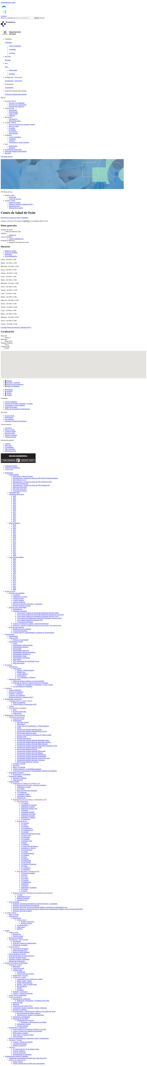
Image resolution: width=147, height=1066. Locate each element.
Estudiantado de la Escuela (25, 1020)
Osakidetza (8, 42)
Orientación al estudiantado (21, 1017)
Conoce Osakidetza (15, 46)
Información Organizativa (17, 961)
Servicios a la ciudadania (16, 103)
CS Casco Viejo (26, 835)
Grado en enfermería (15, 997)
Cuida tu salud (13, 114)
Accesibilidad (9, 447)
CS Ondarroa (25, 855)
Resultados (20, 990)
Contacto (3, 16)
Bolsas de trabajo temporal (21, 952)
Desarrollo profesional (20, 611)
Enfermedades (13, 112)
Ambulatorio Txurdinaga (28, 887)
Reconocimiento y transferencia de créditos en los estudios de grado (34, 1011)
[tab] (75, 251)
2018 (14, 510)
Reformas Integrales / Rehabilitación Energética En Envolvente (33, 893)
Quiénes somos (21, 920)
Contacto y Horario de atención (23, 993)
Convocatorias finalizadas (25, 622)
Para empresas (9, 419)
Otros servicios (13, 133)
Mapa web (8, 445)
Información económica (16, 772)
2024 (14, 500)
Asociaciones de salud (16, 641)
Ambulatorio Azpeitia (27, 807)
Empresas (12, 74)
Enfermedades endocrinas (21, 650)
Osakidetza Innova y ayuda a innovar (20, 701)
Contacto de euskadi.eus (12, 467)
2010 (14, 553)
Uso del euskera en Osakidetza (22, 686)
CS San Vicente (26, 862)
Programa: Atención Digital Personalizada (26, 905)
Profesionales (13, 70)
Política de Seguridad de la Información (17, 409)
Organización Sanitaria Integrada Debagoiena (31, 751)
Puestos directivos (14, 523)
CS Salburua (25, 859)
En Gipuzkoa (13, 131)
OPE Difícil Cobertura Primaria (23, 476)
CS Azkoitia (24, 832)
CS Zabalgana (25, 869)
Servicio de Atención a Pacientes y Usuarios (19, 403)
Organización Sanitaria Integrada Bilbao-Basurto (32, 744)
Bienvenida (12, 197)
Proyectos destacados (19, 711)
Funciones (16, 765)
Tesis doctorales (18, 1036)
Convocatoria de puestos (20, 948)
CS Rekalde (24, 884)
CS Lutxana (24, 880)
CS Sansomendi (26, 860)
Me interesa (8, 665)
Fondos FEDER (14, 781)
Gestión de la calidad (19, 977)
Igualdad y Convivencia (20, 991)
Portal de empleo (14, 947)
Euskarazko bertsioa (11, 466)
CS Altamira (25, 826)
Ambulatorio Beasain (27, 812)
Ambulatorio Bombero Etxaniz (30, 833)
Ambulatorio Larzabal (24, 787)
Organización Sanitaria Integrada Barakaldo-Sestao (33, 740)
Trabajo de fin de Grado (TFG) (22, 1006)
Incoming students (22, 1026)
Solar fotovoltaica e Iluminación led (28, 871)
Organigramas (17, 720)
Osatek (19, 728)
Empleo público (14, 474)
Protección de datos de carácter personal (21, 956)
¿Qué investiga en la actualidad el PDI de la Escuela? (29, 1029)
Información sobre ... (15, 121)
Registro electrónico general (21, 605)
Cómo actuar (21, 927)
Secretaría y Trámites (15, 1040)
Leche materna (21, 675)
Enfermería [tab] (8, 254)
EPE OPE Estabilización (20, 483)
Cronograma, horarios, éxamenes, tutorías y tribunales (30, 1008)
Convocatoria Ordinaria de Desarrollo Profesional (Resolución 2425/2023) (40, 614)
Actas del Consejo (18, 719)
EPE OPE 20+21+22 (19, 480)
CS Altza (19, 895)
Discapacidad (17, 649)
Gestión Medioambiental (24, 983)
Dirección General (22, 722)
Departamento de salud (8, 2)
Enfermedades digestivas (20, 647)
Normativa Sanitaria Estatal (17, 957)
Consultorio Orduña (23, 794)
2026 (14, 496)
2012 (14, 521)
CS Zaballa (24, 889)
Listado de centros (14, 202)
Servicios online (10, 433)
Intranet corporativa (11, 435)
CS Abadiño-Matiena (27, 853)
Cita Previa (16, 595)
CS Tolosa (24, 866)
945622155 (12, 235)
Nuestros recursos (26, 923)
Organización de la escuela (25, 974)
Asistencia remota (10, 437)
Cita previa (8, 428)
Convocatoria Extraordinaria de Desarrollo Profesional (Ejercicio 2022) (39, 618)
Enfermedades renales (20, 656)
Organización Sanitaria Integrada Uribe (29, 747)
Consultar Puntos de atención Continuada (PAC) (16, 327)
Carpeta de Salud (10, 431)
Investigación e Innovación (13, 149)
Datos (14, 710)
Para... (7, 67)
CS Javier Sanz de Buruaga (29, 846)
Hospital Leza (21, 798)
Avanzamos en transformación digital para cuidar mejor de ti (28, 1058)
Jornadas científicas (19, 1051)
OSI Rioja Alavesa (7, 156)
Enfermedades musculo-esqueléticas (24, 652)
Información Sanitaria (15, 776)
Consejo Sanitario (18, 600)
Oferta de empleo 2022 (20, 950)
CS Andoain (25, 803)
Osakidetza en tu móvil (20, 596)
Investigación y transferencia (18, 1027)
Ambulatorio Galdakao (24, 796)
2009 (14, 555)
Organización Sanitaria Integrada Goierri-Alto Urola (33, 758)
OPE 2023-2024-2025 (20, 487)
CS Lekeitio (20, 789)
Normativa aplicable (19, 763)
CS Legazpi (24, 878)
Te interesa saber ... (23, 925)
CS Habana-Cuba (26, 841)
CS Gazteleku (25, 839)
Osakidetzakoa (17, 609)
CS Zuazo (24, 891)
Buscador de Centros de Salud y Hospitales (14, 217)
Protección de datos (11, 407)
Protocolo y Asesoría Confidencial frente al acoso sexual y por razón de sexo (37, 625)
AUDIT (19, 988)
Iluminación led (22, 821)
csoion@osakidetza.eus (16, 239)
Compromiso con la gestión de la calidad (29, 979)
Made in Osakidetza (13, 386)
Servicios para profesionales (17, 105)
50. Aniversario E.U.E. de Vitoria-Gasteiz (26, 1049)
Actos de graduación (19, 1053)
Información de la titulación (21, 999)
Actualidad (12, 49)
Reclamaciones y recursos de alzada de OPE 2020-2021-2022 (32, 482)
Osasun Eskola (9, 416)
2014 (14, 517)
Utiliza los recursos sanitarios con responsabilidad (28, 681)
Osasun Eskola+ (18, 1062)
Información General (15, 965)
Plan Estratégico (22, 986)
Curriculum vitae (14, 492)
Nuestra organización (27, 921)
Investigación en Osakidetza (17, 708)
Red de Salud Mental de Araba (26, 733)
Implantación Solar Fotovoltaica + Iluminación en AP (29, 799)
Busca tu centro (14, 126)
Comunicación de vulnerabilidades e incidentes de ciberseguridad (33, 632)
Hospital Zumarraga (23, 898)
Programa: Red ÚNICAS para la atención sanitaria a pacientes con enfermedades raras (40, 907)
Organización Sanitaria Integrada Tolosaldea (31, 760)
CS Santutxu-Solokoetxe (28, 864)
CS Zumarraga (25, 819)
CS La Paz (24, 877)
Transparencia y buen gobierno (18, 939)
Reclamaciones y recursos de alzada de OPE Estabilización (31, 485)
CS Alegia (24, 825)
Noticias (9, 381)
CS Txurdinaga (25, 868)
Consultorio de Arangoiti (28, 805)
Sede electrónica (10, 449)
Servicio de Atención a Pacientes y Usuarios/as (27, 604)
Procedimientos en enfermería (22, 1054)
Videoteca (12, 115)
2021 (14, 505)
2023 (14, 501)
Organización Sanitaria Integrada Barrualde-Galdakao (34, 742)
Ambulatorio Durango (28, 816)
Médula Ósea (21, 672)
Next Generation (14, 902)
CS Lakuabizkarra (26, 850)
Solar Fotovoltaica (22, 801)
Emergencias (21, 724)
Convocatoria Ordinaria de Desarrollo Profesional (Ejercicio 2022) (38, 616)
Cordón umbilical (22, 674)
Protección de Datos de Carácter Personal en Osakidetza (30, 683)
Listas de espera (18, 780)
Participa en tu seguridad (20, 640)
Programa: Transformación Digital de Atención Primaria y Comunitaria (35, 904)
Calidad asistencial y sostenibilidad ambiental (27, 769)
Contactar (12, 53)
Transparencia (9, 87)
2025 (14, 498)
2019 (14, 509)
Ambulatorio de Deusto (28, 814)
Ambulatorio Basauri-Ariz (29, 808)
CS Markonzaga (26, 882)
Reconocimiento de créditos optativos (28, 1013)
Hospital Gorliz (21, 737)
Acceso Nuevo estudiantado (17, 995)
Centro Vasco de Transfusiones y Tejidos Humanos (33, 726)
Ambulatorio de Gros (23, 896)
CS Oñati (24, 857)
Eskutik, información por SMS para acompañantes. (29, 1063)
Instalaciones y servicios (20, 975)
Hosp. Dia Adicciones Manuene (27, 790)
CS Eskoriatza (25, 837)
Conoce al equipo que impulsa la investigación (27, 1031)
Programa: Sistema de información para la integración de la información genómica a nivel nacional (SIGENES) (48, 909)
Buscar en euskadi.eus (8, 18)
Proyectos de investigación (15, 384)
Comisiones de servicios (16, 494)
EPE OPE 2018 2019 (19, 489)
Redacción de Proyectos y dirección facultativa (31, 785)
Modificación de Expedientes (22, 629)
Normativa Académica (20, 1009)
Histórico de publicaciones (17, 1060)
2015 (14, 516)
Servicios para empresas (16, 106)
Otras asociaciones (18, 663)
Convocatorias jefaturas (16, 557)
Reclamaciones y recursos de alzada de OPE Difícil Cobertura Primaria (35, 478)
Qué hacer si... (13, 119)
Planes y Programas (19, 767)
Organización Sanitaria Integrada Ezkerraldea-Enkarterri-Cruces (37, 746)
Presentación (13, 110)
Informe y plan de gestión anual (27, 984)
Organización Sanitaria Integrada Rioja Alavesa (32, 731)
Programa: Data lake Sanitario (22, 911)
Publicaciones (17, 713)
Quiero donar (17, 668)
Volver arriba (9, 469)
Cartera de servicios (15, 199)
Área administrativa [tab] (11, 256)
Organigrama (21, 972)
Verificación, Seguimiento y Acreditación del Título (33, 1000)
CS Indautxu (25, 844)
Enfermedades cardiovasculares (23, 645)
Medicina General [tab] (10, 251)
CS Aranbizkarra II (27, 830)
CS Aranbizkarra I (26, 828)
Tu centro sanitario (10, 912)
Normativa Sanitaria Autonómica (19, 959)
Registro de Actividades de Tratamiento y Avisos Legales (35, 684)
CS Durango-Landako (28, 873)
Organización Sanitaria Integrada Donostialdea (31, 756)
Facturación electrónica (20, 631)
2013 (14, 519)
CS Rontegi (24, 886)
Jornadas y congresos (13, 382)
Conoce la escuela (18, 968)
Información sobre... (15, 679)
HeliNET (20, 929)
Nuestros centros (18, 936)
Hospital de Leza (14, 206)
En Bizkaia (12, 130)
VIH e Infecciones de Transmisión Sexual (26, 661)
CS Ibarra (24, 842)
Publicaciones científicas (20, 1033)
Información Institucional (17, 717)
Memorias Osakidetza (19, 778)
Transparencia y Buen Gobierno (19, 142)
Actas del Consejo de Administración (24, 943)
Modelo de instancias (19, 1045)
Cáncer (15, 643)
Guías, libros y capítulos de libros (23, 1035)
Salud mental (17, 659)
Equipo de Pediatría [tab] (11, 252)
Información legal (10, 451)
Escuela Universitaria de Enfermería (16, 963)
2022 (14, 503)
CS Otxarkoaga (22, 792)
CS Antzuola (25, 823)
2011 (14, 552)
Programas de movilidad (20, 1018)
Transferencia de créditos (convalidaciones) (30, 1015)
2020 (14, 507)
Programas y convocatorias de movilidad (33, 1022)
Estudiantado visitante (24, 1024)
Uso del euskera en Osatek (17, 954)
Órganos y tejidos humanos (25, 670)
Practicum (16, 1004)
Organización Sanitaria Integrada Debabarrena (31, 754)
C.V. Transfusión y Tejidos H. (26, 677)
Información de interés (16, 208)
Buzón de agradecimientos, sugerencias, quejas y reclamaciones (29, 1038)
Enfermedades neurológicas (21, 654)
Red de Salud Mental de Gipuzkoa (28, 762)
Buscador (8, 60)
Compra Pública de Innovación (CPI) (24, 704)
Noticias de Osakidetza (16, 692)
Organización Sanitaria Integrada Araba (29, 729)
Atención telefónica (19, 602)
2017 (14, 512)
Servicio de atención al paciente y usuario (22, 124)
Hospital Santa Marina (24, 738)
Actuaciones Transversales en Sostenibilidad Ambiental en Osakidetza (35, 771)
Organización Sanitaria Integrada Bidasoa (30, 753)
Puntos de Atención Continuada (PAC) (21, 204)
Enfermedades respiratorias (21, 658)
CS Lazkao (24, 851)
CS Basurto (24, 810)
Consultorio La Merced (28, 848)
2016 (14, 514)
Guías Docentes (18, 1002)
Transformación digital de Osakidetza (16, 1056)
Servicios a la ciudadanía (16, 593)
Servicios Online (10, 591)
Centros (11, 706)
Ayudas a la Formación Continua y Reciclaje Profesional (30, 623)
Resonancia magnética (16, 938)
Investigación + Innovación (13, 81)
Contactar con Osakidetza (17, 695)
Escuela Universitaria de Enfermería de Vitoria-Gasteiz (34, 735)
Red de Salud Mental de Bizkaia (27, 749)
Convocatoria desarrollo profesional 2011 (30, 620)
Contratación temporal (20, 491)
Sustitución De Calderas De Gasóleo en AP (26, 783)
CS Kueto (24, 875)
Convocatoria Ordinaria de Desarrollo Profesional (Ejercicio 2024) (38, 613)
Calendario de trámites (20, 1044)
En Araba (12, 128)
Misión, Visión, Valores (24, 981)
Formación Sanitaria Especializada (15, 94)
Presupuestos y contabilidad (21, 774)
